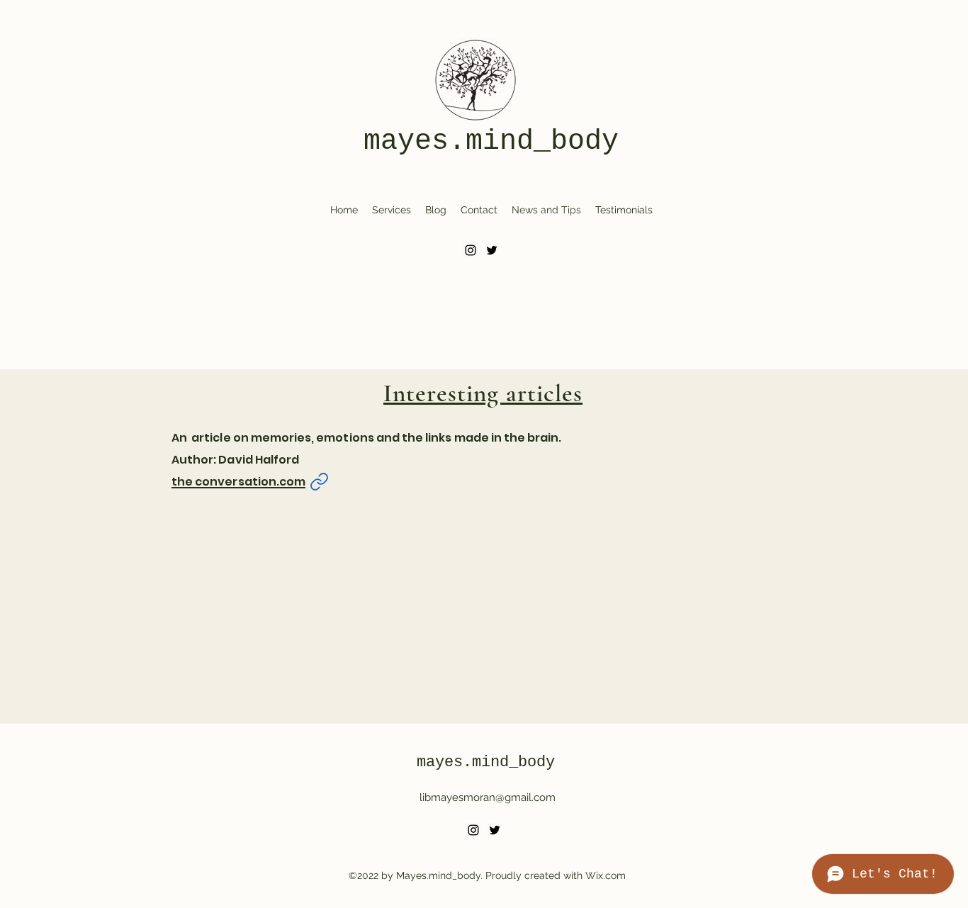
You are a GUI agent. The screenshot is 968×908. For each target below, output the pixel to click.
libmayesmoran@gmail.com (488, 797)
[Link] (319, 481)
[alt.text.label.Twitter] (492, 250)
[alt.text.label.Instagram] (470, 250)
